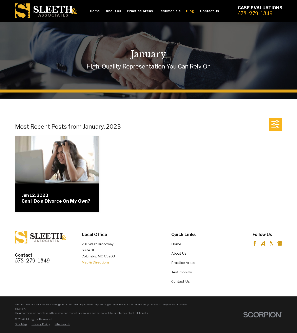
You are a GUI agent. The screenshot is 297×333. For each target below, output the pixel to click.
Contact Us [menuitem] (209, 11)
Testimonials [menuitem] (169, 11)
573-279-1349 (255, 13)
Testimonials (181, 272)
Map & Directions (96, 262)
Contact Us (180, 281)
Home (176, 244)
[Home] (46, 10)
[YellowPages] (271, 243)
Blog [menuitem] (190, 11)
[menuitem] (21, 324)
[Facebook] (254, 243)
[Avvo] (263, 243)
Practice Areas (183, 263)
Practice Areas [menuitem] (140, 11)
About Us (178, 253)
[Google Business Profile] (279, 243)
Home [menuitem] (95, 11)
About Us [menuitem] (113, 11)
